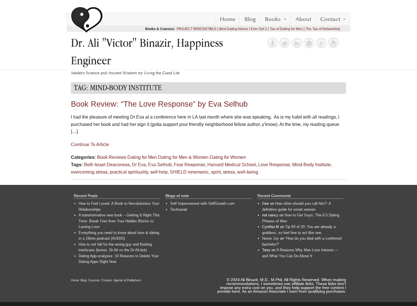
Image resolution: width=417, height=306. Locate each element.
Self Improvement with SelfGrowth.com (202, 203)
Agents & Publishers (127, 280)
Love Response (274, 164)
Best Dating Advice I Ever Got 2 (243, 29)
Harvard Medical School (231, 164)
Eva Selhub (160, 164)
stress (229, 172)
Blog (250, 19)
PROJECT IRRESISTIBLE (196, 29)
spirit (216, 172)
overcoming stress (89, 172)
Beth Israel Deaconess (107, 164)
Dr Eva (139, 164)
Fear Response (189, 164)
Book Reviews (111, 157)
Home (227, 19)
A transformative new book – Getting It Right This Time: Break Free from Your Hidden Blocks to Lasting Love (119, 221)
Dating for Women (228, 157)
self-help (159, 172)
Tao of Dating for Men (286, 29)
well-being (247, 172)
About (303, 19)
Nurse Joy (270, 238)
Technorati (178, 209)
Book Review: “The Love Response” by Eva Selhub (159, 104)
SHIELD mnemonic (189, 172)
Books (273, 19)
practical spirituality (129, 172)
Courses (94, 280)
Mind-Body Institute (311, 164)
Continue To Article (90, 144)
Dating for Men (142, 157)
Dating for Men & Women (183, 157)
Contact (330, 19)
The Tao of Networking (323, 29)
